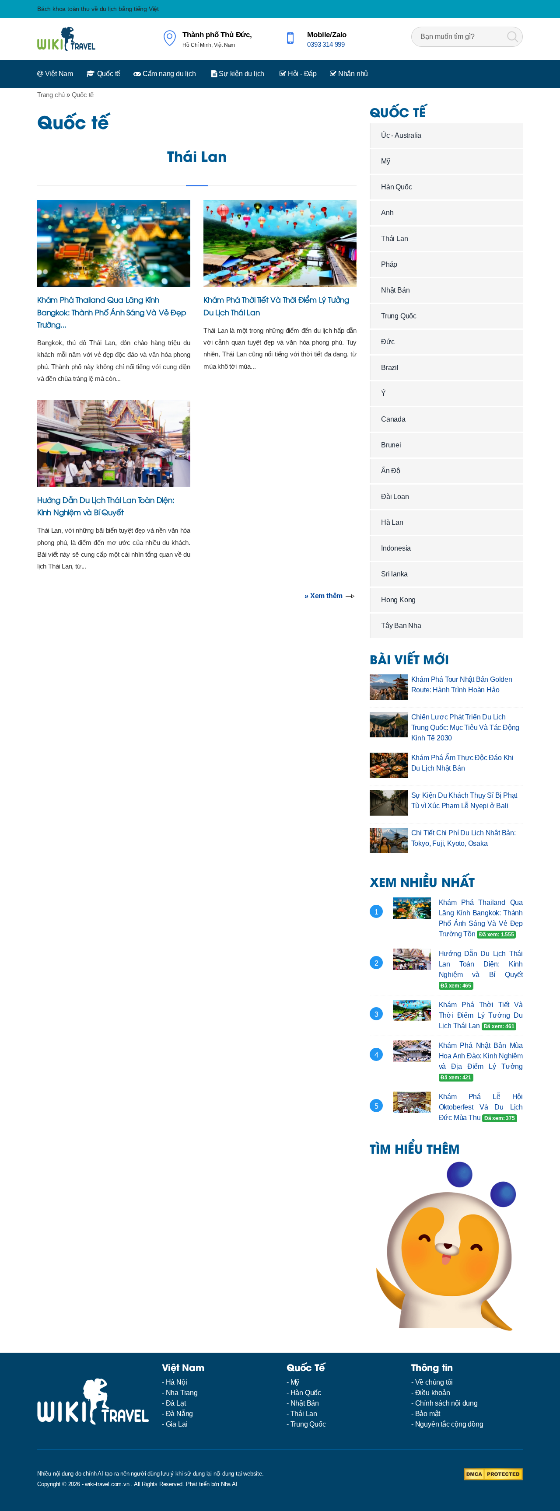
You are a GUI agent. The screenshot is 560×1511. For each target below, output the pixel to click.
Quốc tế (107, 73)
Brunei (391, 445)
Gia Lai (177, 1424)
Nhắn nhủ (352, 73)
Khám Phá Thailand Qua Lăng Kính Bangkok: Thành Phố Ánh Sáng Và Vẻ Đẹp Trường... (111, 311)
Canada (393, 419)
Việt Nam (58, 73)
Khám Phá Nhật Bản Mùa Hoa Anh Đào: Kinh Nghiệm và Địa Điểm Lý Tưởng (481, 1056)
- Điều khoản (430, 1392)
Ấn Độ (390, 471)
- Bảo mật (425, 1413)
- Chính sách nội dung (444, 1403)
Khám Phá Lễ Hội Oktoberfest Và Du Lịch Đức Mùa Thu (481, 1107)
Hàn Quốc (396, 187)
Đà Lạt (176, 1403)
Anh (387, 212)
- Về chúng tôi (432, 1382)
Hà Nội (176, 1382)
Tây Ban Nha (401, 625)
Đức (387, 341)
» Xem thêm (323, 596)
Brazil (390, 367)
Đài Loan (395, 496)
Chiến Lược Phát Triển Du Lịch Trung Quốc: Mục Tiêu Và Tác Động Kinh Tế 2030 (465, 727)
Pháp (389, 264)
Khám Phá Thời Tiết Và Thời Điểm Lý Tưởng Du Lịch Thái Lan (481, 1015)
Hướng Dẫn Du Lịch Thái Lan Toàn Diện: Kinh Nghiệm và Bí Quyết (481, 964)
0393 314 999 (326, 44)
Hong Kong (398, 600)
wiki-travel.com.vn (107, 1484)
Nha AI (229, 1484)
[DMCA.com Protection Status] (493, 1473)
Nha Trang (182, 1392)
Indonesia (396, 548)
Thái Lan (196, 155)
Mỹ (385, 161)
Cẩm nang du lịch (168, 73)
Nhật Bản (395, 290)
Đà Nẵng (179, 1413)
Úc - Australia (401, 135)
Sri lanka (394, 574)
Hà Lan (392, 522)
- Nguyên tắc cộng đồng (447, 1424)
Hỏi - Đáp (301, 73)
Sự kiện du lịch (240, 73)
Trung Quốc (398, 316)
